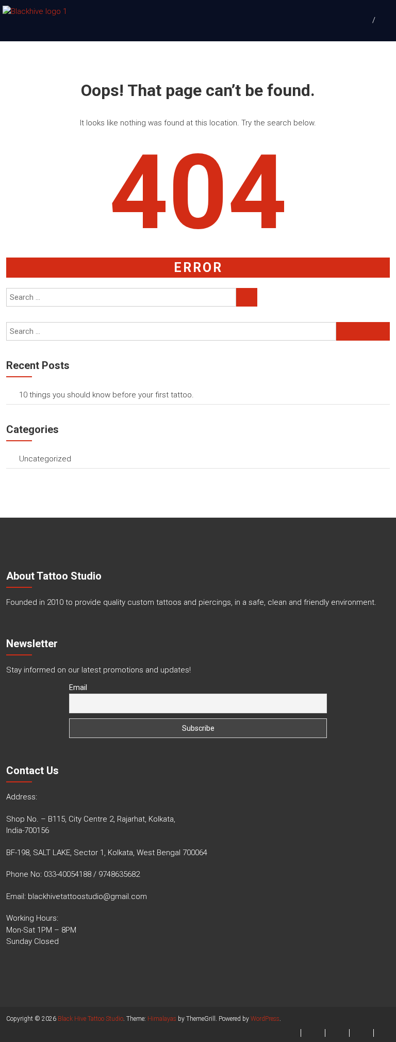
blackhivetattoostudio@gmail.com (87, 896)
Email (78, 687)
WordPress (265, 1018)
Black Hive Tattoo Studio (90, 1018)
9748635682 (119, 874)
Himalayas (161, 1018)
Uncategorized (45, 458)
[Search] (246, 297)
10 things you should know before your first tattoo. (106, 394)
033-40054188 (67, 874)
